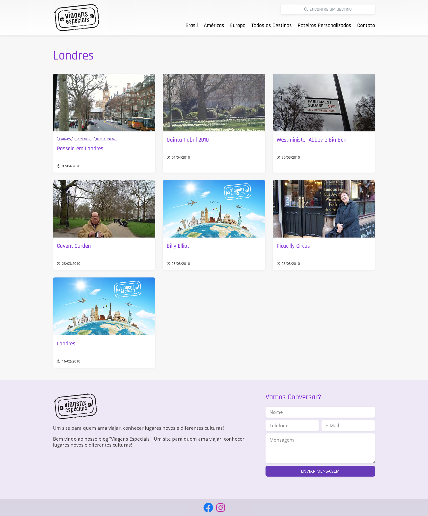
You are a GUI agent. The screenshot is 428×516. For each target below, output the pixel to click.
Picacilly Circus (293, 246)
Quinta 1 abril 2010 (188, 140)
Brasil (192, 25)
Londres (83, 139)
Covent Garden (74, 246)
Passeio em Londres (80, 148)
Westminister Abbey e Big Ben (312, 140)
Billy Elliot (178, 246)
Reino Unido (105, 139)
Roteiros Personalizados (324, 25)
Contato (366, 25)
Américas (214, 25)
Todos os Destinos (271, 25)
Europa (237, 25)
